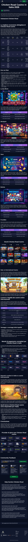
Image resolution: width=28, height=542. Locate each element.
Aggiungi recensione (23, 461)
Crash (17, 244)
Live (10, 244)
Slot (23, 244)
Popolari (3, 244)
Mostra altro (14, 476)
